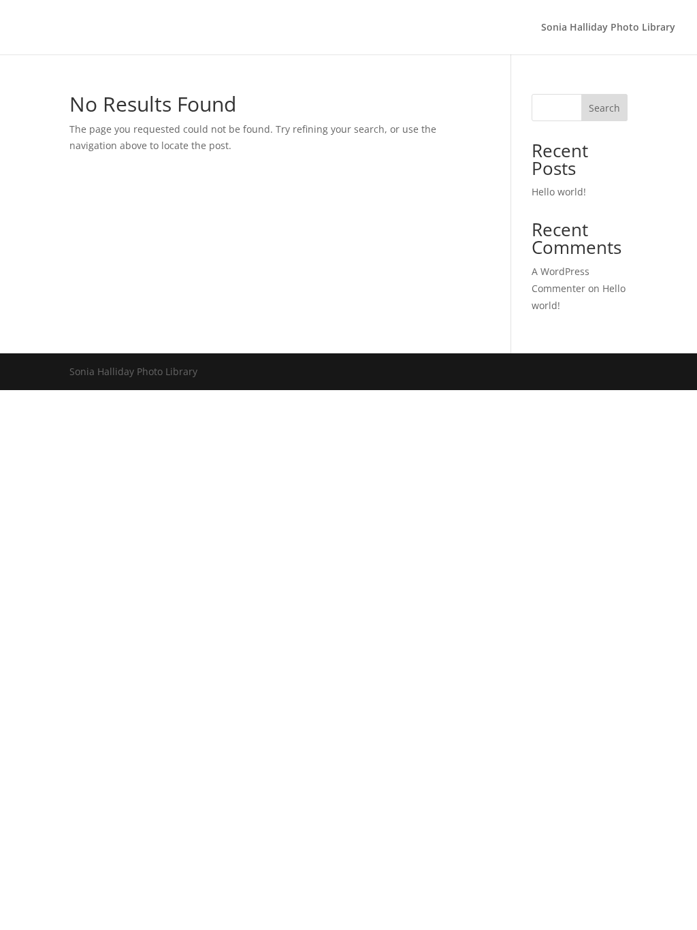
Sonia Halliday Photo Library (608, 27)
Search (604, 107)
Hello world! (559, 191)
